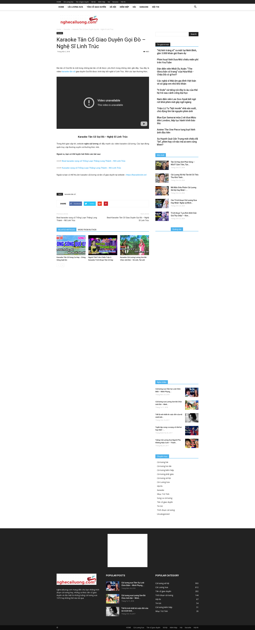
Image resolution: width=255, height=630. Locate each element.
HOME (59, 2)
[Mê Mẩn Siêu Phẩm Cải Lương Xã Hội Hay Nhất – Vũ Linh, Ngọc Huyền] (162, 190)
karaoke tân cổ (70, 194)
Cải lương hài (162, 462)
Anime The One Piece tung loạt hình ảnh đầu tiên (176, 131)
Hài (109, 2)
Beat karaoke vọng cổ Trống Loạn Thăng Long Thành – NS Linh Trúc (77, 219)
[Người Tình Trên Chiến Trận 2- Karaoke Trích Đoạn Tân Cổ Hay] (102, 245)
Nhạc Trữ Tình (163, 494)
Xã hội (93, 2)
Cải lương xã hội (164, 478)
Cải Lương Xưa (68, 2)
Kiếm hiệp (101, 2)
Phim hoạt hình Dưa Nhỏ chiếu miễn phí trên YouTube (177, 61)
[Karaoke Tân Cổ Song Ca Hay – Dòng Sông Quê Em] (71, 245)
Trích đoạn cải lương (166, 510)
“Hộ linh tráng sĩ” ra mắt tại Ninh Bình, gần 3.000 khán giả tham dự (177, 52)
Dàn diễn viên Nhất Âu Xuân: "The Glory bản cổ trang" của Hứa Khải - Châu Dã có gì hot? (175, 71)
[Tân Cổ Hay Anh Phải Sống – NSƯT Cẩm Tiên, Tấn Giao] (162, 165)
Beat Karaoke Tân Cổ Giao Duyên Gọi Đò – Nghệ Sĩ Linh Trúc (128, 219)
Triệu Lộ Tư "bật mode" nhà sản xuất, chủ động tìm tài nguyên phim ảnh (176, 110)
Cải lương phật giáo (165, 474)
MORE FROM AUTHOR (87, 230)
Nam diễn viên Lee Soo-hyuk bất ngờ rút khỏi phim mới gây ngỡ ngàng (176, 100)
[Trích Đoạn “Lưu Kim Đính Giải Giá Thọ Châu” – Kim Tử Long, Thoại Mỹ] (162, 216)
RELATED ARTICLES (66, 230)
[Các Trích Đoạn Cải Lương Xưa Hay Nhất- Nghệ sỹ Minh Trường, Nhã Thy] (162, 203)
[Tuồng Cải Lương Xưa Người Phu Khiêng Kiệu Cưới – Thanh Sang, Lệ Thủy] (191, 443)
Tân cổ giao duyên (82, 2)
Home (59, 29)
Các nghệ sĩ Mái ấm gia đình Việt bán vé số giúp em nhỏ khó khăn (176, 82)
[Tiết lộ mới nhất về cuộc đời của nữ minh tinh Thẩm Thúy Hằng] (191, 417)
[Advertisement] (150, 19)
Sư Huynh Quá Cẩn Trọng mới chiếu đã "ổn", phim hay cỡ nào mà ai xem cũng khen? (177, 141)
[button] (195, 7)
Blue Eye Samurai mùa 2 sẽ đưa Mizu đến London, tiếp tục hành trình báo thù (176, 120)
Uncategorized (163, 514)
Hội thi (123, 2)
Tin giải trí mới (163, 44)
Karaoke (115, 2)
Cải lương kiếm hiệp (165, 470)
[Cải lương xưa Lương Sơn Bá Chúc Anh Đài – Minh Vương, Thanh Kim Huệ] (191, 405)
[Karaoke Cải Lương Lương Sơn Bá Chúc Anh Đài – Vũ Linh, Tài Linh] (134, 245)
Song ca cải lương (164, 498)
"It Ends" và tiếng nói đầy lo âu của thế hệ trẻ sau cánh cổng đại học (177, 91)
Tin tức (160, 506)
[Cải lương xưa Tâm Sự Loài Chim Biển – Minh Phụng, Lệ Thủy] (191, 392)
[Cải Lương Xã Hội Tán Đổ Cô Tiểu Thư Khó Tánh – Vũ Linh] (162, 178)
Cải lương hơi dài (164, 466)
